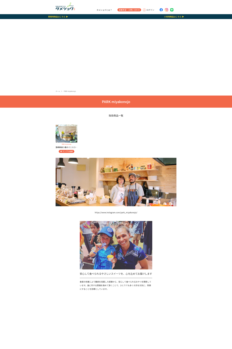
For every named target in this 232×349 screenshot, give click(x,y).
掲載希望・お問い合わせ (129, 9)
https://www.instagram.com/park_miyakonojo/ (116, 212)
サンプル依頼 (68, 151)
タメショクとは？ (104, 9)
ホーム (58, 91)
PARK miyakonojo (70, 91)
